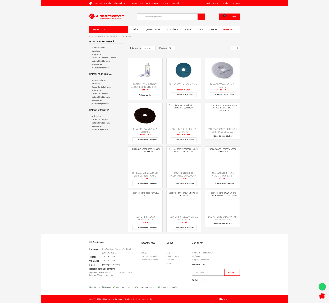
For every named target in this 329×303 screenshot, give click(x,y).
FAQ (200, 29)
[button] (229, 17)
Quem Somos (152, 29)
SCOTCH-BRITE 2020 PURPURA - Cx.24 (145, 218)
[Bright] (223, 299)
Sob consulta (145, 95)
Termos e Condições (149, 259)
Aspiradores (97, 64)
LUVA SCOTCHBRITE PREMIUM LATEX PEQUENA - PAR (183, 176)
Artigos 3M (96, 54)
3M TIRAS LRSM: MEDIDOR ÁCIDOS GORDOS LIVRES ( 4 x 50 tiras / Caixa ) (145, 87)
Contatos (170, 259)
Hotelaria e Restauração (107, 36)
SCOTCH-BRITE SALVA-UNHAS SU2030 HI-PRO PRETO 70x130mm (222, 219)
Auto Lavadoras (99, 47)
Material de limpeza (101, 61)
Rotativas (96, 51)
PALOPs (189, 29)
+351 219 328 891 (109, 256)
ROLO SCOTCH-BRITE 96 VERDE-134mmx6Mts (222, 174)
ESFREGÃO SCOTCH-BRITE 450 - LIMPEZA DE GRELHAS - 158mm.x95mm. (222, 132)
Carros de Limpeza (100, 93)
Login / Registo (212, 3)
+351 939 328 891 (109, 260)
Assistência (172, 29)
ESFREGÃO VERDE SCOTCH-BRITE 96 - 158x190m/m (145, 174)
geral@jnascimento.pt (111, 264)
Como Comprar (172, 256)
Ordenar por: (135, 48)
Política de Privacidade (150, 256)
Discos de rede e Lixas (101, 87)
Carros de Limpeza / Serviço (104, 57)
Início (136, 29)
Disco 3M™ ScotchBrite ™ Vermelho (184, 130)
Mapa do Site (172, 263)
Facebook (236, 3)
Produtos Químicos (100, 68)
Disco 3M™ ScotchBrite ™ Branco (222, 85)
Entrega (144, 253)
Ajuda (225, 3)
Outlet (227, 29)
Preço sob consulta (222, 135)
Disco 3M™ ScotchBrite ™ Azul (183, 84)
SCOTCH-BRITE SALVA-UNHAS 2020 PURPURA (184, 218)
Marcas (213, 29)
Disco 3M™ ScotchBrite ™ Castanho (145, 130)
